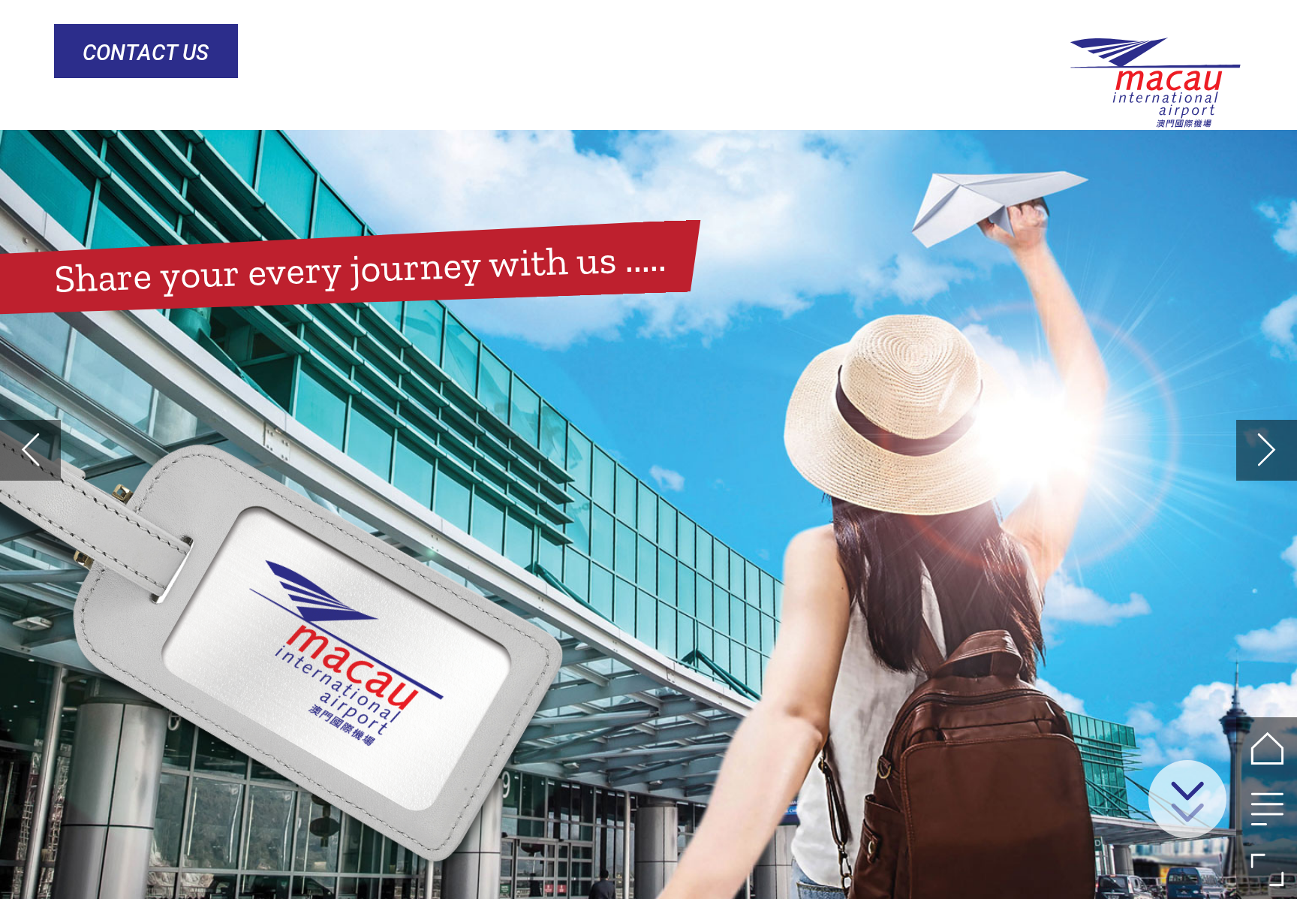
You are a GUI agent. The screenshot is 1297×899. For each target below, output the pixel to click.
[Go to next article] (1266, 450)
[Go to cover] (1266, 747)
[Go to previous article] (30, 450)
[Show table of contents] (1266, 808)
